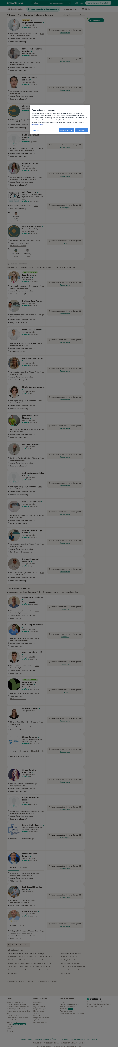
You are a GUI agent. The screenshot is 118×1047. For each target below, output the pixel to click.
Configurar (35, 130)
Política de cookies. (37, 124)
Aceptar (81, 130)
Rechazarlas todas (66, 130)
